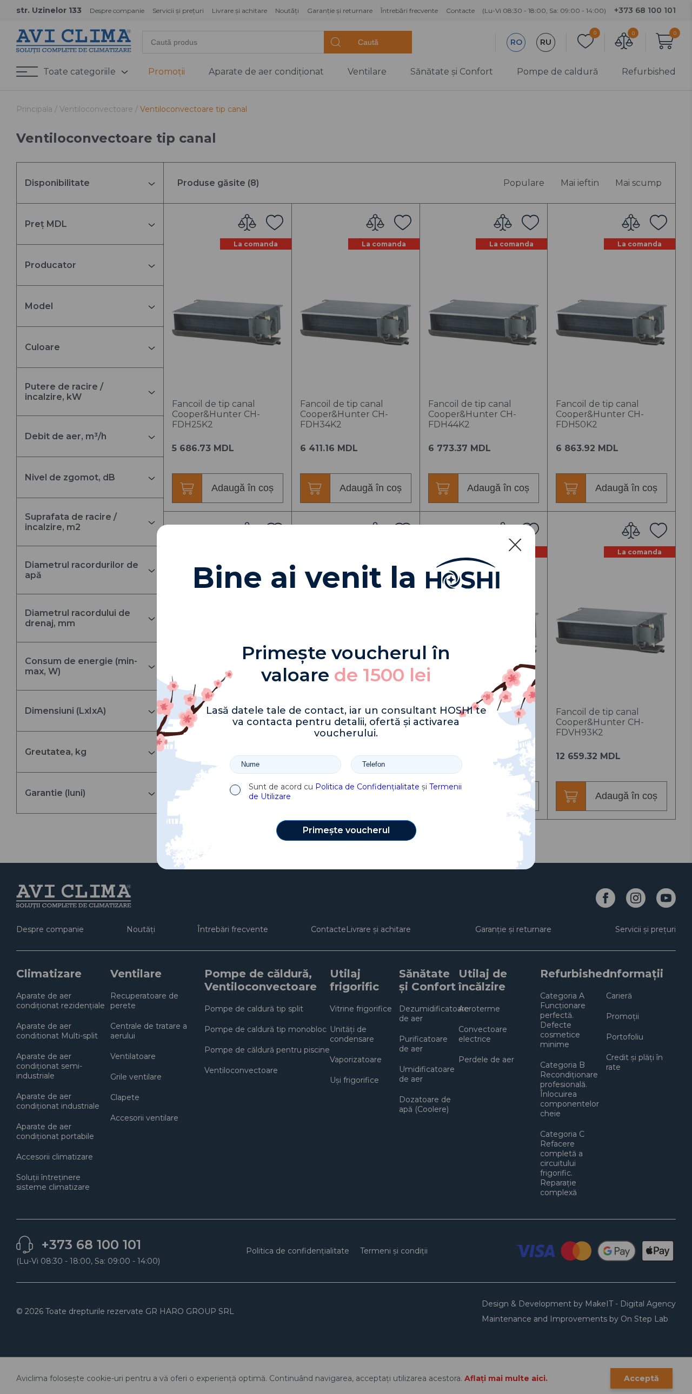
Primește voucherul (346, 830)
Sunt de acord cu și (355, 791)
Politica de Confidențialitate (367, 787)
